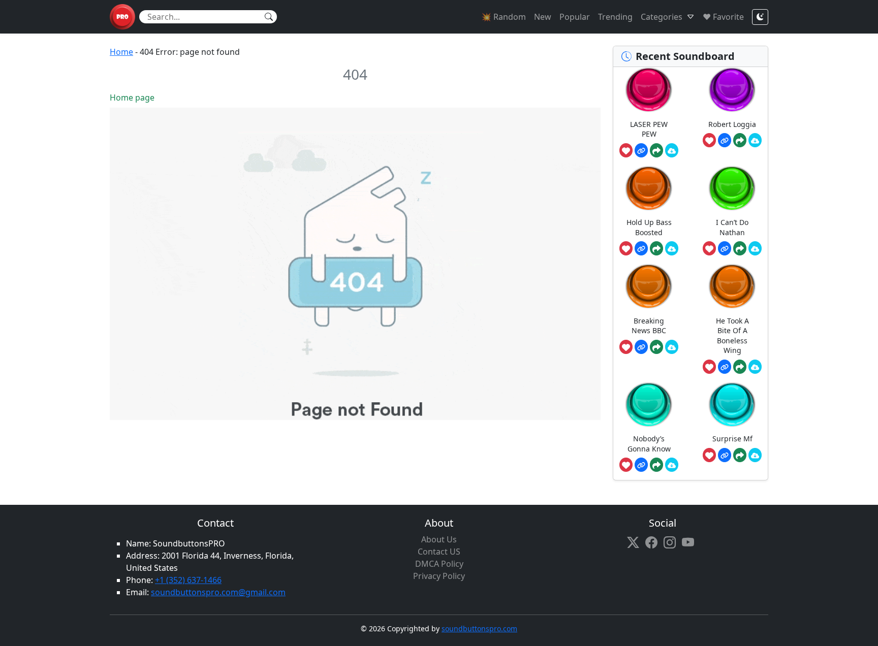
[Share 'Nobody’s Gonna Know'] (656, 465)
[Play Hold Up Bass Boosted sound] (649, 188)
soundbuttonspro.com (479, 628)
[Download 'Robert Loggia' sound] (755, 140)
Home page (132, 97)
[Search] (269, 16)
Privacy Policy (439, 576)
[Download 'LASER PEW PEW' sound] (671, 150)
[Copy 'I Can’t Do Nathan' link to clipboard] (724, 248)
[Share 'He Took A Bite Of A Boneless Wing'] (739, 367)
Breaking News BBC (649, 326)
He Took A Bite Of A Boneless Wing (732, 336)
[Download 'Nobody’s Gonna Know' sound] (671, 465)
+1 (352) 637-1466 (188, 580)
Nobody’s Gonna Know (649, 444)
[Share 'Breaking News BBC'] (656, 347)
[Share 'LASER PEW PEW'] (656, 150)
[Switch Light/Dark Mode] (760, 17)
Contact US (439, 551)
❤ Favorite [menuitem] (723, 16)
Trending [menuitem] (615, 16)
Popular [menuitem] (574, 16)
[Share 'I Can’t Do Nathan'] (739, 248)
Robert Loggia (732, 124)
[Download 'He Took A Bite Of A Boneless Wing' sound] (755, 367)
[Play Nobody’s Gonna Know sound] (649, 404)
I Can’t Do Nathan (732, 227)
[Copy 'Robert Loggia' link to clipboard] (724, 140)
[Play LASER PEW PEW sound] (649, 89)
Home (121, 51)
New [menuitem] (542, 16)
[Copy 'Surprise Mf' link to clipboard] (724, 455)
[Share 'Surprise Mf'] (739, 455)
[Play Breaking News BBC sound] (649, 286)
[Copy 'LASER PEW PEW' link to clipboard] (641, 150)
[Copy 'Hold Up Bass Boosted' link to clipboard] (641, 248)
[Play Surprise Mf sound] (732, 404)
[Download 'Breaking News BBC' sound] (671, 347)
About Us (439, 539)
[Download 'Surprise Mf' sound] (755, 455)
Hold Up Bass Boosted (649, 227)
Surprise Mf (732, 438)
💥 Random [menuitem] (503, 16)
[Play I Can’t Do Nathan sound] (732, 188)
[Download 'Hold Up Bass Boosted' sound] (671, 248)
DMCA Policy (439, 563)
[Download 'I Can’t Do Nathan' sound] (755, 248)
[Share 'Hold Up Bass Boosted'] (656, 248)
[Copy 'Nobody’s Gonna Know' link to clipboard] (641, 465)
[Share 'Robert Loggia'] (739, 140)
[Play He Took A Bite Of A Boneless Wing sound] (732, 286)
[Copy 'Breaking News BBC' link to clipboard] (641, 347)
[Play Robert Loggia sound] (732, 89)
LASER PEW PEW (649, 129)
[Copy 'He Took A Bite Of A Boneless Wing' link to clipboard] (724, 367)
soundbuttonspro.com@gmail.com (218, 592)
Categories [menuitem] (661, 16)
